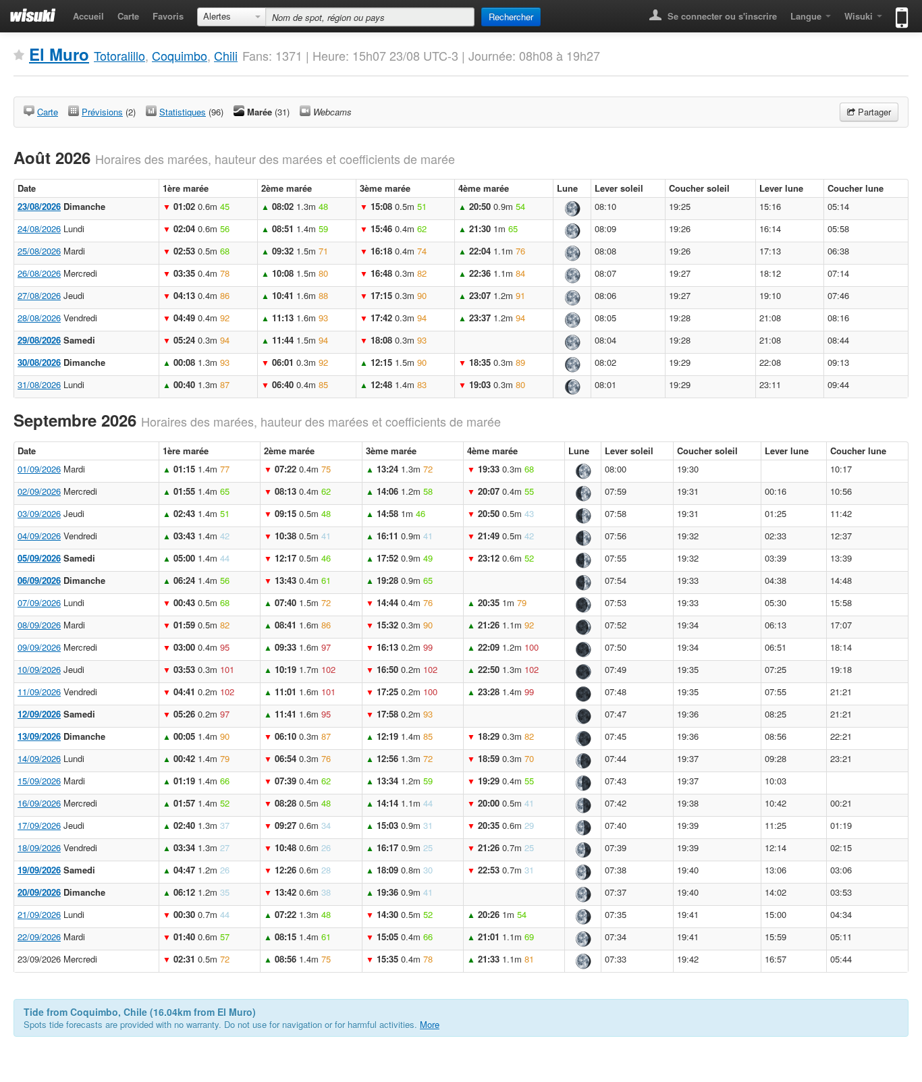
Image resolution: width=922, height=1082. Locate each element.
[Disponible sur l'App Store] (899, 11)
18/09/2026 (39, 847)
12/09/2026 (39, 713)
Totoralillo (119, 55)
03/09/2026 (39, 513)
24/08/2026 (39, 228)
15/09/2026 (39, 780)
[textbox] (369, 16)
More (429, 1024)
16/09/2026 (39, 802)
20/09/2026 (39, 892)
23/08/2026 (39, 206)
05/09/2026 (39, 557)
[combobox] (231, 16)
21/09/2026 (39, 914)
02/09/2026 (39, 491)
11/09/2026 (39, 691)
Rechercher (511, 16)
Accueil (88, 15)
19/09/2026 (39, 869)
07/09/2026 (39, 602)
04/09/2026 (39, 535)
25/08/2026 (39, 250)
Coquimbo (179, 55)
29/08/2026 (39, 339)
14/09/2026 (39, 758)
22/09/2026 (39, 936)
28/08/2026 (39, 317)
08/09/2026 (39, 624)
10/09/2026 (39, 669)
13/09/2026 (39, 736)
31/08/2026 (39, 384)
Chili (226, 55)
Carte (128, 15)
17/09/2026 (39, 825)
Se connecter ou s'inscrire (721, 15)
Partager (873, 111)
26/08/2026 (39, 273)
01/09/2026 (39, 468)
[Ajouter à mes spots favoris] (18, 55)
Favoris (168, 15)
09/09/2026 (39, 647)
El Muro (59, 54)
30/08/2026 (39, 362)
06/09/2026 (39, 580)
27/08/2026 (39, 295)
